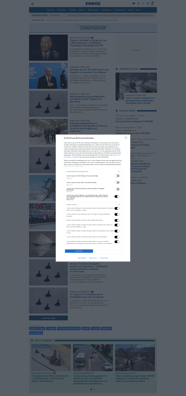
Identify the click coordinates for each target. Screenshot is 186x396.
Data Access (93, 258)
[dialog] (93, 198)
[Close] (126, 138)
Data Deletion (82, 258)
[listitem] (93, 171)
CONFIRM (79, 251)
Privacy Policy (104, 258)
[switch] (117, 175)
